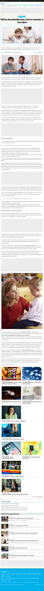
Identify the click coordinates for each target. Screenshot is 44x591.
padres (15, 582)
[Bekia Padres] (4, 3)
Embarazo (3, 578)
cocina (12, 582)
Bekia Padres (20, 14)
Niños (18, 578)
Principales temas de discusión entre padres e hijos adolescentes (23, 540)
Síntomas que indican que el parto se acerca (10, 505)
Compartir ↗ (40, 52)
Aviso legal (3, 584)
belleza (8, 582)
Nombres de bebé (27, 574)
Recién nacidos (9, 578)
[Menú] (42, 3)
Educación (11, 524)
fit (35, 582)
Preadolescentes (35, 578)
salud (26, 582)
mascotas (22, 582)
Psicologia (24, 14)
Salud (8, 574)
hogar (33, 582)
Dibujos (39, 574)
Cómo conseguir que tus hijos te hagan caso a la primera (21, 555)
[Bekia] (2, 0)
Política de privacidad (10, 584)
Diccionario (8, 576)
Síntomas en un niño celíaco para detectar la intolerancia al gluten (14, 509)
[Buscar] (40, 3)
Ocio (22, 574)
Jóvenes (9, 580)
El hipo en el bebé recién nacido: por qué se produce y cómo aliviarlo (14, 507)
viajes (37, 582)
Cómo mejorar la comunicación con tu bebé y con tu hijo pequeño (23, 533)
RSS (23, 584)
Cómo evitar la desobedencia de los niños (18, 547)
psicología (29, 582)
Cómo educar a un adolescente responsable (18, 525)
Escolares (29, 578)
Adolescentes (4, 580)
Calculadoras (34, 574)
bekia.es (2, 582)
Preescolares (23, 578)
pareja (18, 582)
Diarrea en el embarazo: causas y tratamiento (10, 503)
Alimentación (3, 574)
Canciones (3, 576)
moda (6, 582)
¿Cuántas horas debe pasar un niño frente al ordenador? (21, 518)
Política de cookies (18, 584)
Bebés (14, 578)
